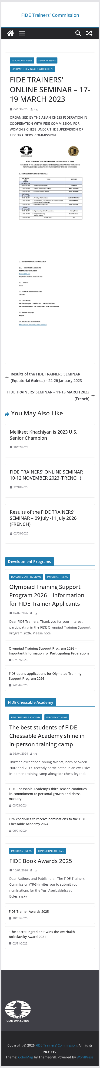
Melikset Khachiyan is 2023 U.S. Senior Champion (43, 435)
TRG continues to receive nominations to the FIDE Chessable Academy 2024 (47, 821)
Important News (22, 60)
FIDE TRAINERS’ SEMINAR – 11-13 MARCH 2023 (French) (48, 395)
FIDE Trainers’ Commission (50, 15)
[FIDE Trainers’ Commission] (10, 33)
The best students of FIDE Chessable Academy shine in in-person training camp (47, 735)
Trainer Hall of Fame (51, 850)
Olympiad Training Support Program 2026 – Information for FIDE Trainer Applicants (46, 595)
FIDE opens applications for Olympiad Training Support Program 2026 (45, 676)
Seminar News (47, 60)
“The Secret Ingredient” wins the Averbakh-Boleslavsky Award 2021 (42, 934)
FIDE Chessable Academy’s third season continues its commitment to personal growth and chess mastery (48, 794)
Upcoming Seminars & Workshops (32, 69)
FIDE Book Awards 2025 (41, 861)
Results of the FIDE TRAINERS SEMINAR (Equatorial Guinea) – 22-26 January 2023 (46, 377)
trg (36, 109)
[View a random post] (89, 33)
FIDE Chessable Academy (25, 717)
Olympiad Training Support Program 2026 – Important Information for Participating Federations (49, 650)
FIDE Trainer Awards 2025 (29, 911)
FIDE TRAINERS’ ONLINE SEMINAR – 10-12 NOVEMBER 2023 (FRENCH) (48, 475)
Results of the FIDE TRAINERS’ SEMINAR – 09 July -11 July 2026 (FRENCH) (43, 518)
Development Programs (26, 576)
